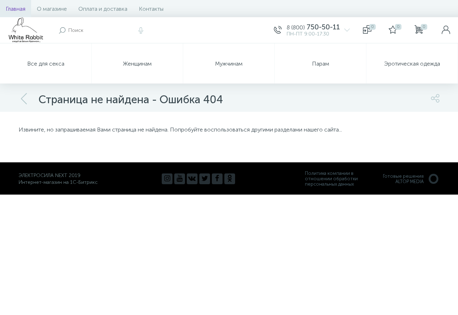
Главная (15, 8)
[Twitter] (204, 178)
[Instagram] (167, 178)
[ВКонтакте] (192, 178)
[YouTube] (179, 178)
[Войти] (446, 30)
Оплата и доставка (102, 8)
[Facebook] (217, 178)
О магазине (52, 8)
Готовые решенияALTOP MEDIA (403, 178)
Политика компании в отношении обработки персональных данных (331, 179)
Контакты (151, 8)
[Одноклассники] (229, 178)
